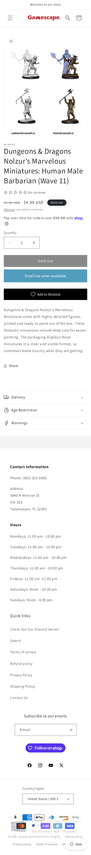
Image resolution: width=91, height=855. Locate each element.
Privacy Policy (21, 675)
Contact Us (19, 697)
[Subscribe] (70, 730)
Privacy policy (22, 844)
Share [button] (13, 365)
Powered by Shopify (47, 836)
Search (15, 640)
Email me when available (45, 276)
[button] (10, 17)
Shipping (9, 209)
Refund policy (21, 663)
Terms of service (23, 652)
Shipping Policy (22, 686)
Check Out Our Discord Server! (34, 629)
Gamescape (26, 836)
